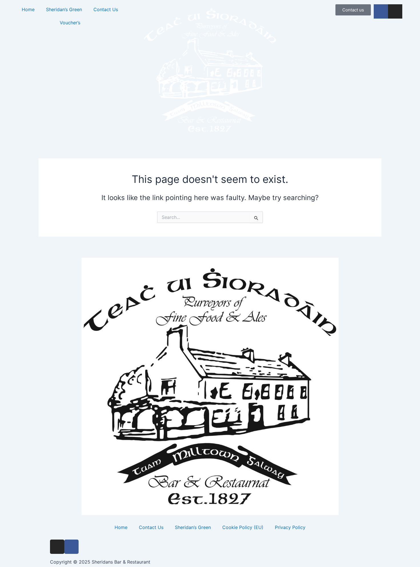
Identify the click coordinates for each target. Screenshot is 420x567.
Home (28, 9)
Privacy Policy (290, 527)
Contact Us (105, 9)
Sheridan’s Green (64, 9)
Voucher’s (70, 22)
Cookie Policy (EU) (242, 527)
